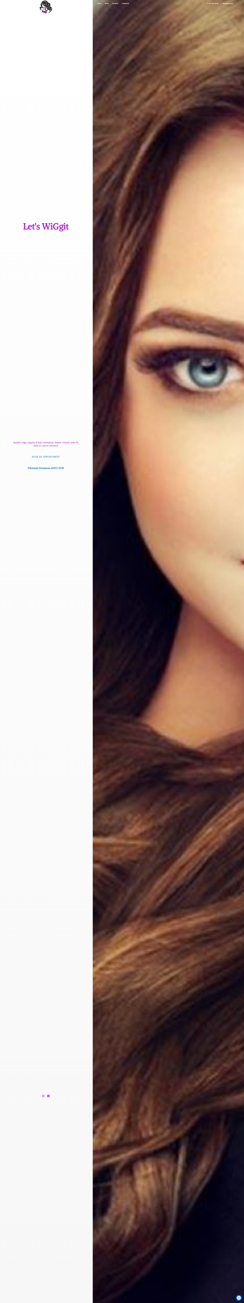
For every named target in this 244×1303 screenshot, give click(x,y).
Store (99, 3)
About (107, 3)
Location (115, 3)
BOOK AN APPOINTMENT (46, 456)
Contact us (125, 3)
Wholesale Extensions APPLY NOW (46, 468)
